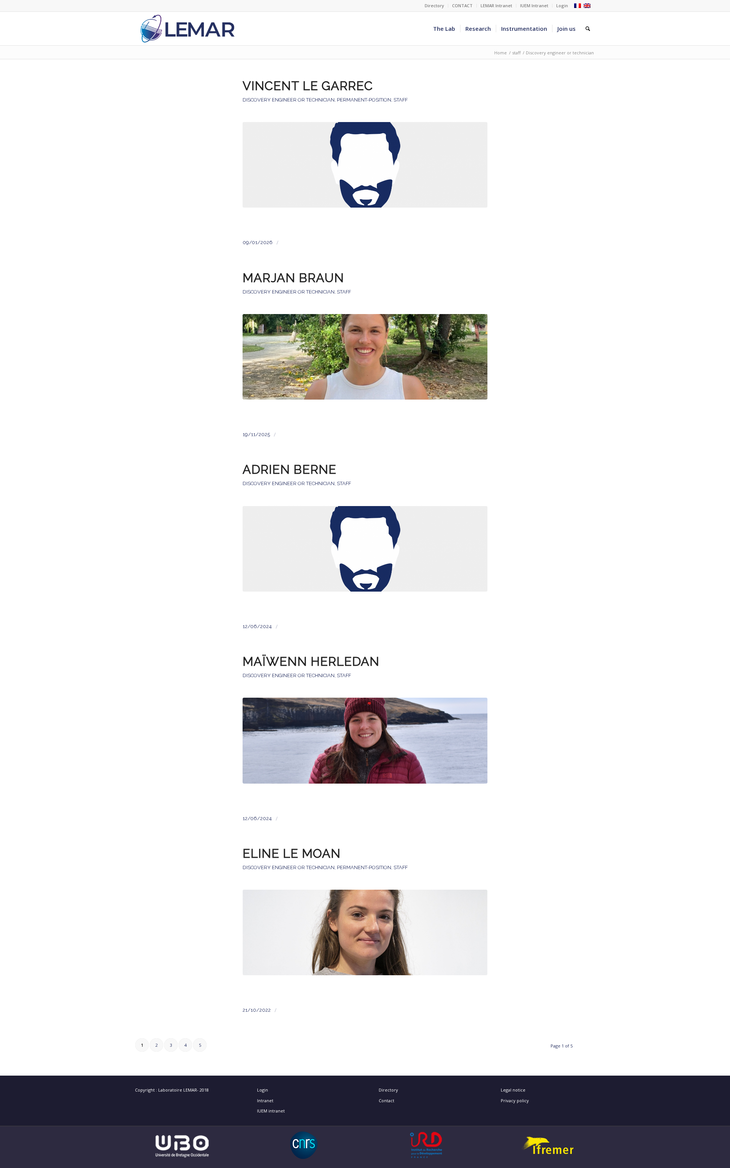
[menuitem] (434, 6)
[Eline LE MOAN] (365, 942)
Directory (434, 5)
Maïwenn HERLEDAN (311, 661)
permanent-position (364, 100)
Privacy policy (515, 1100)
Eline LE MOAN (292, 853)
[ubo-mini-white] (182, 1145)
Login (562, 5)
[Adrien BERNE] (365, 558)
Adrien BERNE (289, 469)
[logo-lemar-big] (188, 28)
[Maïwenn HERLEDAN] (365, 750)
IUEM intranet (271, 1111)
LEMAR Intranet (496, 5)
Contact (386, 1100)
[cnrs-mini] (304, 1145)
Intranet (265, 1100)
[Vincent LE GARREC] (365, 174)
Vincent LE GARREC (308, 86)
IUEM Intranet (534, 5)
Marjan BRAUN (293, 278)
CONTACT (462, 5)
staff (401, 100)
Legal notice (513, 1090)
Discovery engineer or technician (289, 100)
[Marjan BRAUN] (365, 366)
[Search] (588, 28)
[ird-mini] (426, 1145)
